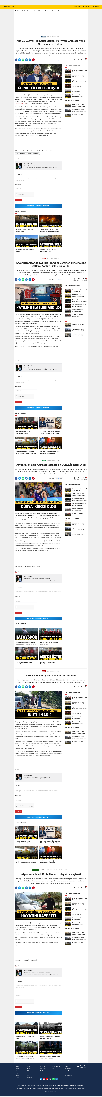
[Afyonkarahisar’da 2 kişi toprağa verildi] (26, 1028)
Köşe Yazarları (43, 1070)
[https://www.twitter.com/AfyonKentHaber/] (41, 1079)
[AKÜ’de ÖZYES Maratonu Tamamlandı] (50, 653)
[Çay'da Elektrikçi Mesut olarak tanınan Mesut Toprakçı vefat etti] (26, 1047)
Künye (54, 1085)
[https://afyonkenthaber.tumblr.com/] (50, 1079)
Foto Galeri (87, 6)
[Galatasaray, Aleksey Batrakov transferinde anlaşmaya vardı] (26, 653)
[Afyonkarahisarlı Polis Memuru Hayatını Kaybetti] (38, 905)
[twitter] (19, 59)
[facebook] (16, 59)
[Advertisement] (51, 23)
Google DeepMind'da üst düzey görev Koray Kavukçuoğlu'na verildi (26, 452)
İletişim (58, 1085)
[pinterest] (33, 59)
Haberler (19, 10)
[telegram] (26, 59)
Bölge (28, 1066)
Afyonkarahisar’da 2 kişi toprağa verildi (25, 1037)
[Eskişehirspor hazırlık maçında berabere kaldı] (50, 634)
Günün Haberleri (56, 1066)
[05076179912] (53, 1079)
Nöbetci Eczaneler (69, 1073)
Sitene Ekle (24, 1085)
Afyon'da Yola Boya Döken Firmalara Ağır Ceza (48, 250)
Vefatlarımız (30, 1077)
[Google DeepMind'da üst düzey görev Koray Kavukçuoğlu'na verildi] (26, 443)
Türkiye (17, 1077)
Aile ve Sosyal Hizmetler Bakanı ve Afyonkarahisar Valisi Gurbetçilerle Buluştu (44, 10)
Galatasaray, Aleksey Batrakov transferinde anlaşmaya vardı (24, 663)
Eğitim (28, 1068)
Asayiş (17, 1066)
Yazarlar (96, 6)
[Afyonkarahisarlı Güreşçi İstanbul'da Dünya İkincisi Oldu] (38, 496)
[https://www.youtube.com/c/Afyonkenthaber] (47, 1079)
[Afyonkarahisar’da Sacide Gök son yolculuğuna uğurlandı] (50, 1047)
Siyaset (17, 1075)
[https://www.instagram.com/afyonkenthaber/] (44, 1079)
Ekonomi (18, 1070)
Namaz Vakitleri (68, 1075)
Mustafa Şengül (28, 163)
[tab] (19, 174)
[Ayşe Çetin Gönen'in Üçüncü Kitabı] (50, 423)
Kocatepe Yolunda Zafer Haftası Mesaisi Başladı (25, 230)
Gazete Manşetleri (69, 1070)
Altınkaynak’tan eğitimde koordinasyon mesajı (23, 432)
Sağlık (17, 1073)
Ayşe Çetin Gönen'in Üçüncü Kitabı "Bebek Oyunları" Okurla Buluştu (50, 432)
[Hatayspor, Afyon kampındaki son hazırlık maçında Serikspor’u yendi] (26, 634)
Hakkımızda (80, 1085)
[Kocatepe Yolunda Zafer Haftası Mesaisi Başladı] (26, 221)
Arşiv (53, 1068)
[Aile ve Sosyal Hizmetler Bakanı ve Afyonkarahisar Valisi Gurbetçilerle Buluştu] (38, 78)
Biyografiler (42, 1073)
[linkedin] (30, 59)
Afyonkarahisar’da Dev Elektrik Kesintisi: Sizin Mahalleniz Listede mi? (49, 230)
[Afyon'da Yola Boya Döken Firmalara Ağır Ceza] (50, 241)
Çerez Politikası (65, 1085)
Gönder (18, 200)
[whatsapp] (23, 59)
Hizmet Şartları (48, 1085)
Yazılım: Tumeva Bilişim (50, 1091)
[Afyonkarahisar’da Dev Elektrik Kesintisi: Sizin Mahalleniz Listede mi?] (50, 221)
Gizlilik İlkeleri (73, 1085)
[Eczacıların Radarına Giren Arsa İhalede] (26, 241)
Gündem (24, 10)
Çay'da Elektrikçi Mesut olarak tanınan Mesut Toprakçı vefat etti (25, 1057)
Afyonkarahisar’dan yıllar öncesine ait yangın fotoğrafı (50, 1037)
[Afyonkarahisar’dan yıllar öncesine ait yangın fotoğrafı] (50, 1028)
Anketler (66, 1066)
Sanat (28, 1073)
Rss (19, 1085)
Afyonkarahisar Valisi (20, 103)
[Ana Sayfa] (15, 10)
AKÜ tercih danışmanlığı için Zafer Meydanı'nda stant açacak (50, 452)
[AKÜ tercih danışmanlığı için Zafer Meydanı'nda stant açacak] (50, 443)
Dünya (17, 1068)
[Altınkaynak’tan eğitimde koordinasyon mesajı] (26, 423)
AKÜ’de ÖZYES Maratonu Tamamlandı (47, 663)
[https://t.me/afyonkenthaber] (56, 1079)
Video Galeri (77, 6)
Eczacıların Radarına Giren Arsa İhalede (25, 250)
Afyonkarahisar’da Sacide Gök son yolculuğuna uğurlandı (50, 1057)
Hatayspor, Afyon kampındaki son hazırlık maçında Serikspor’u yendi (26, 643)
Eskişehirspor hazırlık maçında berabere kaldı (49, 643)
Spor (28, 1075)
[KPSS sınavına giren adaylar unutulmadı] (38, 705)
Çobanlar (50, 923)
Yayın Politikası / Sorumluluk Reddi (36, 1085)
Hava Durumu (68, 1068)
